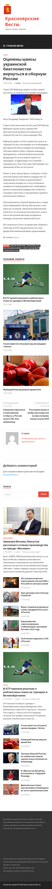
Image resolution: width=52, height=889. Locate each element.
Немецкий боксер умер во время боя (22, 389)
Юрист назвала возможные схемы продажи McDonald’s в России (34, 609)
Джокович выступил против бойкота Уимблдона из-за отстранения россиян (34, 788)
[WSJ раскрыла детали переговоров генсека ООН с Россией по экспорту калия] (11, 587)
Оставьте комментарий (32, 83)
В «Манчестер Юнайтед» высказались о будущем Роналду (33, 773)
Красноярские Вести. (22, 21)
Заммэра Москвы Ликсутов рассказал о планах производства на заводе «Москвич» (25, 545)
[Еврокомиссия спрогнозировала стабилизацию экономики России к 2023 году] (11, 630)
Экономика (8, 538)
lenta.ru (16, 237)
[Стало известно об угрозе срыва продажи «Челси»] (26, 341)
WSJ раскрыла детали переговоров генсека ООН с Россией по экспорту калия (35, 581)
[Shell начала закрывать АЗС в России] (11, 647)
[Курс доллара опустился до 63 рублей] (11, 601)
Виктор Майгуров (17, 246)
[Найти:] (26, 494)
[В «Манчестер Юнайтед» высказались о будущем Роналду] (11, 779)
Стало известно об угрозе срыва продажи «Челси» (34, 726)
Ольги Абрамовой (31, 248)
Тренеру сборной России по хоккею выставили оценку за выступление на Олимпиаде (34, 757)
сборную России (11, 250)
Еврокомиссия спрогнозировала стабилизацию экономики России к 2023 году (34, 625)
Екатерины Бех (33, 246)
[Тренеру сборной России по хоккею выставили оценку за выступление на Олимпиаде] (11, 762)
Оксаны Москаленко (13, 248)
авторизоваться (10, 474)
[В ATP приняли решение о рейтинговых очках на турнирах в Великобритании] (26, 295)
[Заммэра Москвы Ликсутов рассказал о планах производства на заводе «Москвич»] (26, 536)
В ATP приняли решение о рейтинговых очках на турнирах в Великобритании (23, 299)
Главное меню (14, 46)
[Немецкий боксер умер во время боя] (26, 386)
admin (18, 83)
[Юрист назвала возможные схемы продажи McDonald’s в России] (11, 616)
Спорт (5, 55)
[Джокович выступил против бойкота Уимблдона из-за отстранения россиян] (11, 794)
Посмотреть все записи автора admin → (33, 440)
